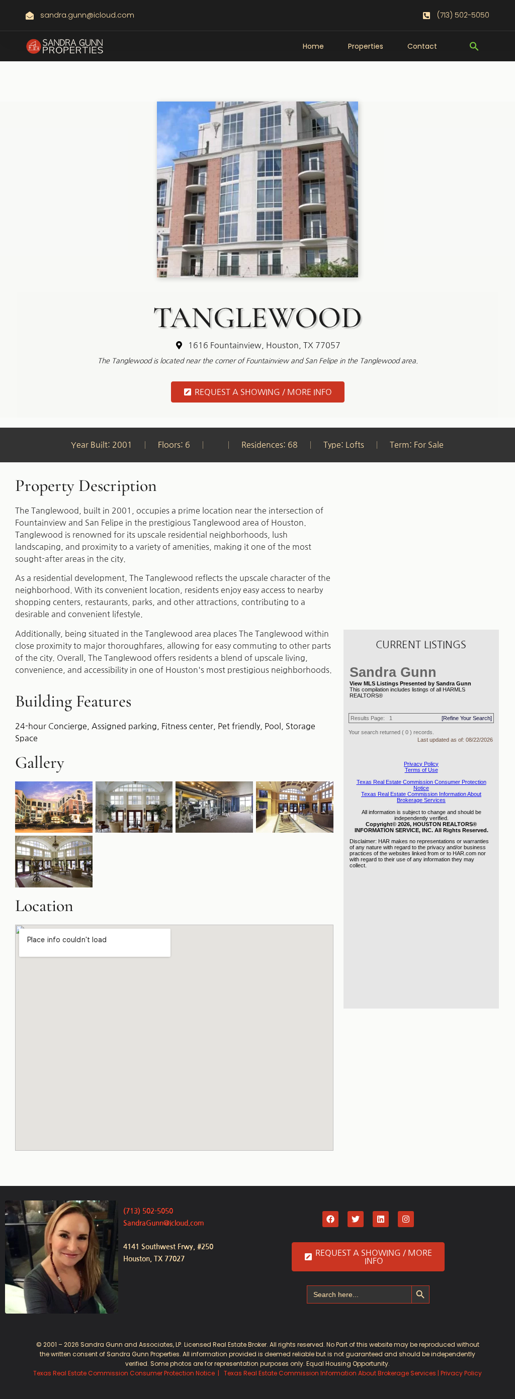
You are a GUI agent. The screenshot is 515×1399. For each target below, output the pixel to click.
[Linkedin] (381, 1219)
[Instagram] (406, 1219)
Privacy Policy (461, 1373)
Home (313, 46)
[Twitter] (356, 1219)
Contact (422, 46)
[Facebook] (330, 1219)
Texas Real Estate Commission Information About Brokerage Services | (332, 1373)
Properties (365, 46)
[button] (474, 46)
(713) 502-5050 (148, 1211)
